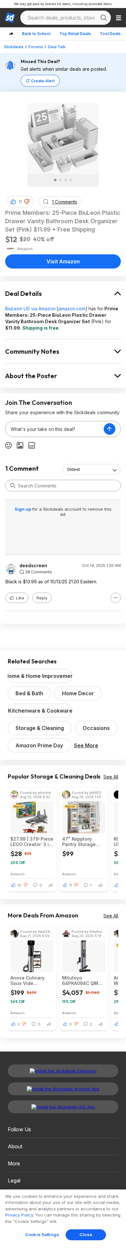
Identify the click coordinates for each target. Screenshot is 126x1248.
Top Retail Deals (75, 33)
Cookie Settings (42, 1234)
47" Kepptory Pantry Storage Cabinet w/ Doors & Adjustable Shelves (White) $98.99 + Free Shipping (81, 841)
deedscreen (33, 565)
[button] (27, 201)
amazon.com (71, 308)
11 (20, 201)
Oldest (73, 469)
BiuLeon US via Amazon (30, 308)
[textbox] (54, 429)
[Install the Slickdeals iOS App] (63, 1106)
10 (19, 885)
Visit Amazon (63, 261)
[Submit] (13, 485)
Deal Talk (57, 46)
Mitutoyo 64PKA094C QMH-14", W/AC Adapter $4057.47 (83, 980)
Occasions (96, 728)
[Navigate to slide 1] (55, 180)
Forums (35, 46)
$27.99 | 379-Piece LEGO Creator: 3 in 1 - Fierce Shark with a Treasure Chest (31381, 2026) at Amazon (31, 841)
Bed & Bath (29, 693)
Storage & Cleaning (40, 728)
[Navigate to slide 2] (60, 180)
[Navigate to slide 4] (70, 180)
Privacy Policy (19, 1214)
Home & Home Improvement (40, 676)
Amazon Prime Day (39, 745)
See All (110, 776)
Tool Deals (110, 33)
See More (86, 745)
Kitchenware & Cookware (40, 710)
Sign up (23, 509)
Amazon (17, 874)
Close (85, 1234)
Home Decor (78, 693)
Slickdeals (14, 46)
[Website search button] (104, 18)
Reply (42, 598)
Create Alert (43, 80)
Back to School (36, 33)
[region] (63, 1218)
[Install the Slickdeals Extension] (63, 1070)
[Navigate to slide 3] (65, 180)
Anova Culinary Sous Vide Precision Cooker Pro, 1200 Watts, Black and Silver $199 (29, 980)
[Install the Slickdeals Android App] (63, 1088)
